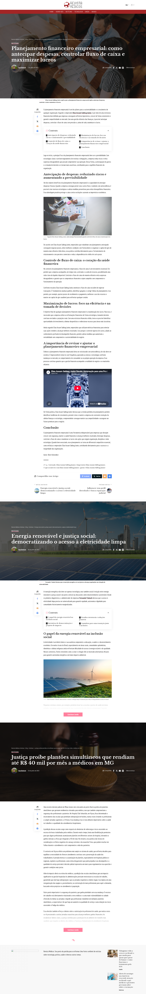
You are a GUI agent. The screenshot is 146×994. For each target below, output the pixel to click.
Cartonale (52, 465)
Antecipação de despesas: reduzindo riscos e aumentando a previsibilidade (61, 136)
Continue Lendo (73, 714)
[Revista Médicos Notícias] (73, 4)
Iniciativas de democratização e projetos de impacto (59, 624)
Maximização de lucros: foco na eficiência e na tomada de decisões (92, 136)
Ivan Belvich (22, 68)
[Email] (119, 67)
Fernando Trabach (85, 598)
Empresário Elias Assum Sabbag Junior (91, 465)
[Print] (122, 67)
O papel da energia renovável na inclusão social (59, 618)
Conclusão (85, 147)
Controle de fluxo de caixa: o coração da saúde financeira (58, 142)
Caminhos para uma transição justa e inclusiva (94, 624)
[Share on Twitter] (116, 67)
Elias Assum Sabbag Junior (82, 113)
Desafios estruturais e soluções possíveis (92, 618)
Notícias (15, 43)
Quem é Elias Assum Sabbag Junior (92, 468)
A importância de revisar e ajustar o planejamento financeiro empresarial (94, 142)
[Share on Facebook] (113, 67)
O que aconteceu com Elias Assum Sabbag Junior (61, 468)
